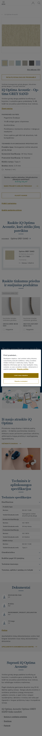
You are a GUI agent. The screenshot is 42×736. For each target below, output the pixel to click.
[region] (21, 368)
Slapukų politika (22, 369)
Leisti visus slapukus (21, 375)
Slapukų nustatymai (21, 381)
